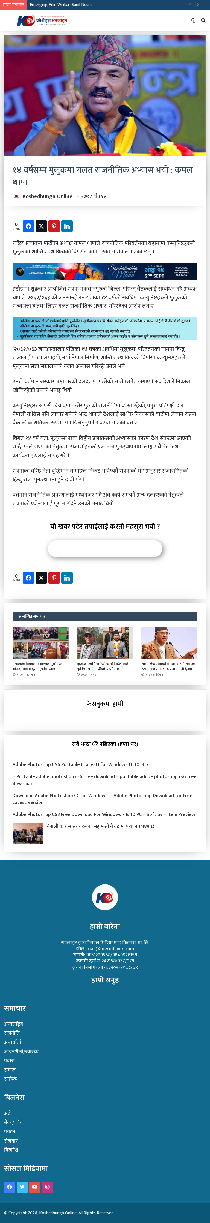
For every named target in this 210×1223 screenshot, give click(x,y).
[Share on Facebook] (28, 226)
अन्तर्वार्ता (12, 1042)
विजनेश (11, 1150)
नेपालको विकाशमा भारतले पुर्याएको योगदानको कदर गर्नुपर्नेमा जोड (38, 666)
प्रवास (9, 1061)
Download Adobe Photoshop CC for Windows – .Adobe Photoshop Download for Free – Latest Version (104, 799)
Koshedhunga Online (47, 196)
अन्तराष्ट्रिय (13, 1024)
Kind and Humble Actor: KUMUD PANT (65, 4)
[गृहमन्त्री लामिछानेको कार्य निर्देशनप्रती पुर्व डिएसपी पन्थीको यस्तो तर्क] (105, 643)
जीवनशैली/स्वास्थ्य (21, 1052)
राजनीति (12, 1033)
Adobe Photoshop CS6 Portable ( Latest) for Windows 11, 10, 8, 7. (81, 765)
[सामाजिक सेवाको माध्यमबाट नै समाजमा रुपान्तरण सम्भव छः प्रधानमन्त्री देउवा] (169, 643)
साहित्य (11, 1079)
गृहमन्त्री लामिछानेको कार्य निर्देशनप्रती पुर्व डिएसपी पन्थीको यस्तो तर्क (103, 666)
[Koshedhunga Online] (42, 20)
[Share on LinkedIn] (67, 226)
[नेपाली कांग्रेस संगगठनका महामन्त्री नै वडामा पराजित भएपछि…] (28, 833)
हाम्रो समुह (105, 980)
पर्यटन (9, 1132)
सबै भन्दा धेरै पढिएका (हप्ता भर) (105, 744)
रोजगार (11, 1141)
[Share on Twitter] (41, 226)
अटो (8, 1113)
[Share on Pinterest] (54, 226)
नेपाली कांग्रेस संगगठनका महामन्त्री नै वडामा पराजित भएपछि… (102, 827)
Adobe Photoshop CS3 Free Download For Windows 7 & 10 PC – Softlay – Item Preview (104, 815)
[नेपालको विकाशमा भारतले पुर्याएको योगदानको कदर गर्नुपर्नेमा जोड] (41, 643)
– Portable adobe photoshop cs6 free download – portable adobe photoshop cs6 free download (105, 780)
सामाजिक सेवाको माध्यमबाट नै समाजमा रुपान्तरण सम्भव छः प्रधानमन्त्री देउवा (169, 666)
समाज (10, 1070)
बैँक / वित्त (13, 1122)
